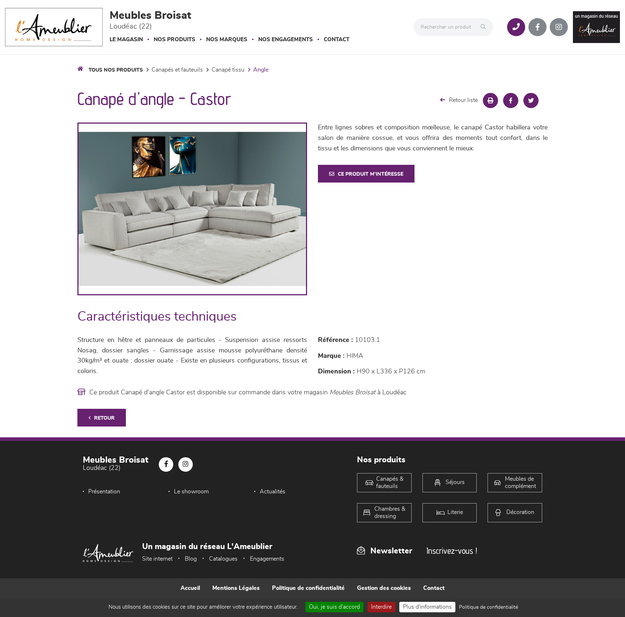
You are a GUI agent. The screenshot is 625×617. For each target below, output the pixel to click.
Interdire (381, 607)
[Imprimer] (490, 100)
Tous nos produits (116, 70)
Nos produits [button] (174, 39)
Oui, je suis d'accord (334, 607)
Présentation (104, 491)
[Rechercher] (485, 27)
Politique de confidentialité (308, 588)
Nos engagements (285, 39)
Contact (336, 39)
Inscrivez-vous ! (451, 550)
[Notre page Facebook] (537, 27)
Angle (260, 70)
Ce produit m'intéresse (370, 174)
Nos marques (226, 39)
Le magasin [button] (126, 39)
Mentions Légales (236, 588)
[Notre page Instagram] (559, 27)
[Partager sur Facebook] (510, 100)
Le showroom (191, 491)
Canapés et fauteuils (177, 70)
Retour (104, 418)
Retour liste (463, 100)
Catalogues (223, 559)
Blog (191, 559)
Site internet (157, 559)
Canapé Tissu (228, 70)
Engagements (267, 559)
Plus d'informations (427, 607)
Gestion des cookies (384, 588)
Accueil (190, 588)
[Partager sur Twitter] (531, 100)
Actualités (272, 491)
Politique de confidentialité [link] (488, 607)
